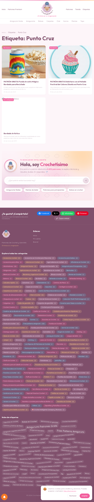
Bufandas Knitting (77, 278)
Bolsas (40, 21)
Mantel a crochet (10, 352)
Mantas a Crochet (37, 443)
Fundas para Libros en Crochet (15, 328)
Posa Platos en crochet (78, 373)
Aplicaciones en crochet (29, 270)
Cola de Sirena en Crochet (49, 299)
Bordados (40, 278)
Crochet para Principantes (51, 307)
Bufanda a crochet (57, 278)
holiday (39, 485)
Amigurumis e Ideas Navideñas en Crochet (17, 462)
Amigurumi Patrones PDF (50, 469)
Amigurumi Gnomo (28, 266)
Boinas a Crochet (24, 454)
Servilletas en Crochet (41, 389)
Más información (70, 491)
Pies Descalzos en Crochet (13, 369)
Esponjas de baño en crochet (23, 485)
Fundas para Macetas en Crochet (44, 328)
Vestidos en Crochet (65, 401)
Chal (58, 21)
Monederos (8, 356)
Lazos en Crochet (47, 340)
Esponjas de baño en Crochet (14, 319)
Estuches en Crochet (50, 319)
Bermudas (71, 270)
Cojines (30, 299)
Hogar (24, 474)
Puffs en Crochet (33, 377)
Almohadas (78, 454)
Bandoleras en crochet (53, 270)
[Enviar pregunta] (86, 180)
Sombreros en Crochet (12, 393)
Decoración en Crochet (69, 451)
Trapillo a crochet (55, 397)
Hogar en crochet (65, 332)
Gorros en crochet (69, 328)
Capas (24, 443)
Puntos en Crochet (35, 381)
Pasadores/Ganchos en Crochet (47, 364)
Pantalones (45, 360)
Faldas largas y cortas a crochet (76, 319)
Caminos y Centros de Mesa (13, 426)
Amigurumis (30, 21)
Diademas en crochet (67, 315)
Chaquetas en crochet (12, 299)
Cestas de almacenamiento (14, 295)
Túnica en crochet (75, 397)
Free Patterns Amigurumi (70, 431)
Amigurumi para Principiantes (74, 266)
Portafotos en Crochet (56, 373)
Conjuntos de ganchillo (47, 303)
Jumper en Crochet (26, 481)
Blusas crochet (57, 274)
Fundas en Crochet (57, 323)
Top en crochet (77, 393)
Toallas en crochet (58, 393)
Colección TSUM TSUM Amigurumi (76, 299)
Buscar (35, 242)
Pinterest (83, 213)
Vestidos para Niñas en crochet (15, 405)
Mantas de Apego (60, 348)
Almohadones (9, 266)
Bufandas (71, 439)
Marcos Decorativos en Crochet (30, 477)
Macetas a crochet (9, 469)
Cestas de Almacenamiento (44, 454)
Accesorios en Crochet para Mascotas (39, 258)
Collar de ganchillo (25, 303)
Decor (6, 315)
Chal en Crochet (9, 477)
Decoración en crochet (23, 315)
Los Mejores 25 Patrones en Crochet (38, 344)
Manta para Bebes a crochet (36, 348)
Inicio (4, 9)
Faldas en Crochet (9, 458)
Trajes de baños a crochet (33, 397)
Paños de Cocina (29, 360)
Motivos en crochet (26, 356)
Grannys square (10, 332)
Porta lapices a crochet (33, 373)
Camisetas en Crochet (12, 287)
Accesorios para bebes (68, 258)
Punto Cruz (83, 377)
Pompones (71, 369)
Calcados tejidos (10, 283)
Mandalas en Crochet (79, 344)
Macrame (61, 344)
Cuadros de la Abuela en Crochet (16, 311)
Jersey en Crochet (54, 336)
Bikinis (87, 473)
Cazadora (82, 466)
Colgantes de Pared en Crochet (14, 435)
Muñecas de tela (67, 356)
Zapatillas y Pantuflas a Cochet (57, 405)
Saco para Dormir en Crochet (70, 385)
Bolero (22, 451)
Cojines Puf (86, 450)
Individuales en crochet (74, 462)
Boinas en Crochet (76, 274)
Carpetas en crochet (12, 291)
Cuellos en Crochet (41, 311)
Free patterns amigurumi (33, 323)
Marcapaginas (85, 477)
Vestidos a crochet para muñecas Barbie (37, 401)
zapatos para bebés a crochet (15, 410)
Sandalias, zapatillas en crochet (15, 389)
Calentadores (43, 283)
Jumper (7, 340)
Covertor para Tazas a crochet (72, 303)
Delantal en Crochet (46, 315)
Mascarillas (52, 352)
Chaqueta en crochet (10, 466)
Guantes (6, 485)
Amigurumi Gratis (16, 21)
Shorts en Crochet (62, 389)
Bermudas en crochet (10, 443)
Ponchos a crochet (11, 373)
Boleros (7, 278)
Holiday (81, 332)
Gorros (65, 21)
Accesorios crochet (11, 258)
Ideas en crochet (10, 336)
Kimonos (20, 340)
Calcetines (27, 283)
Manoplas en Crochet (11, 348)
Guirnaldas (48, 332)
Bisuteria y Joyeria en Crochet (34, 274)
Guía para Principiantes (51, 447)
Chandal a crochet (77, 295)
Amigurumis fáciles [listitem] (13, 190)
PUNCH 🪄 (48, 377)
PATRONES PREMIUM (72, 364)
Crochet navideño (29, 307)
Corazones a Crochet (43, 462)
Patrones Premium (15, 9)
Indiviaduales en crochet (32, 336)
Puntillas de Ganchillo (66, 377)
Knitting (31, 340)
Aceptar (85, 496)
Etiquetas (86, 9)
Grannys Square (34, 451)
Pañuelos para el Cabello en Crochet (16, 364)
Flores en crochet (11, 323)
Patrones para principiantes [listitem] (53, 190)
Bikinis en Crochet (10, 274)
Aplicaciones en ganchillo (49, 421)
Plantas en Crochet (36, 369)
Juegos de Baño (74, 336)
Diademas (44, 439)
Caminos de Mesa (61, 283)
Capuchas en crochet (10, 421)
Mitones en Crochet (69, 352)
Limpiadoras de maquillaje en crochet (73, 340)
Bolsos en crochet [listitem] (76, 190)
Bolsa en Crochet (23, 278)
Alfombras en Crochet (80, 262)
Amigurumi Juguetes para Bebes (14, 431)
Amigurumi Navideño (49, 266)
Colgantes (8, 303)
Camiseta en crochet (68, 426)
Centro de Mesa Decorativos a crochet (53, 291)
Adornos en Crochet (34, 262)
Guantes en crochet (30, 332)
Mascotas (23, 470)
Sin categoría (80, 389)
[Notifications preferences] (4, 497)
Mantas (74, 21)
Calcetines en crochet (10, 447)
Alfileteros (66, 458)
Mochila (86, 352)
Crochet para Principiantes (48, 473)
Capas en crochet (33, 287)
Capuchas (50, 287)
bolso (33, 474)
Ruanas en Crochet (46, 385)
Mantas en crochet (80, 348)
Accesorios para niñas (12, 262)
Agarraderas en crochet (56, 262)
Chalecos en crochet (56, 295)
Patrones (69, 9)
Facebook (45, 213)
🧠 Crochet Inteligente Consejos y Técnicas (48, 410)
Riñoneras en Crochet (78, 381)
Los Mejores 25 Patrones (30, 446)
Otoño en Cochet (10, 360)
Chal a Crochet (36, 295)
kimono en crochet (28, 466)
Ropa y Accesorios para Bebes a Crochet (19, 385)
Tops (82, 21)
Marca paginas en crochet (32, 352)
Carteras (30, 291)
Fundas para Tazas (69, 477)
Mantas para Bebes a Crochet (49, 465)
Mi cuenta (36, 239)
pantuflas (59, 360)
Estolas (33, 319)
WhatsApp (69, 213)
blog (47, 435)
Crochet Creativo (10, 307)
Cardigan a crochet (67, 287)
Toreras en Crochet (11, 397)
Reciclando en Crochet (56, 381)
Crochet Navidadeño (69, 422)
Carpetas (50, 21)
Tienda (77, 9)
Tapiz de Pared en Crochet (36, 393)
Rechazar (73, 496)
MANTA (50, 430)
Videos (36, 405)
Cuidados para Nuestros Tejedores (67, 311)
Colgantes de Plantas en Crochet (14, 439)
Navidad (83, 356)
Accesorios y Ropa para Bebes (59, 443)
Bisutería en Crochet (74, 473)
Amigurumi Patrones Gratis (41, 426)
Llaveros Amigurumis (11, 344)
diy (62, 474)
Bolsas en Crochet (29, 421)
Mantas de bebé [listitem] (32, 190)
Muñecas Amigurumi (47, 356)
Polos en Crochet (55, 369)
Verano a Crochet (10, 401)
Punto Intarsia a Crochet (12, 381)
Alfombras (33, 439)
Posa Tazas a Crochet (12, 377)
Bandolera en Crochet (10, 473)
